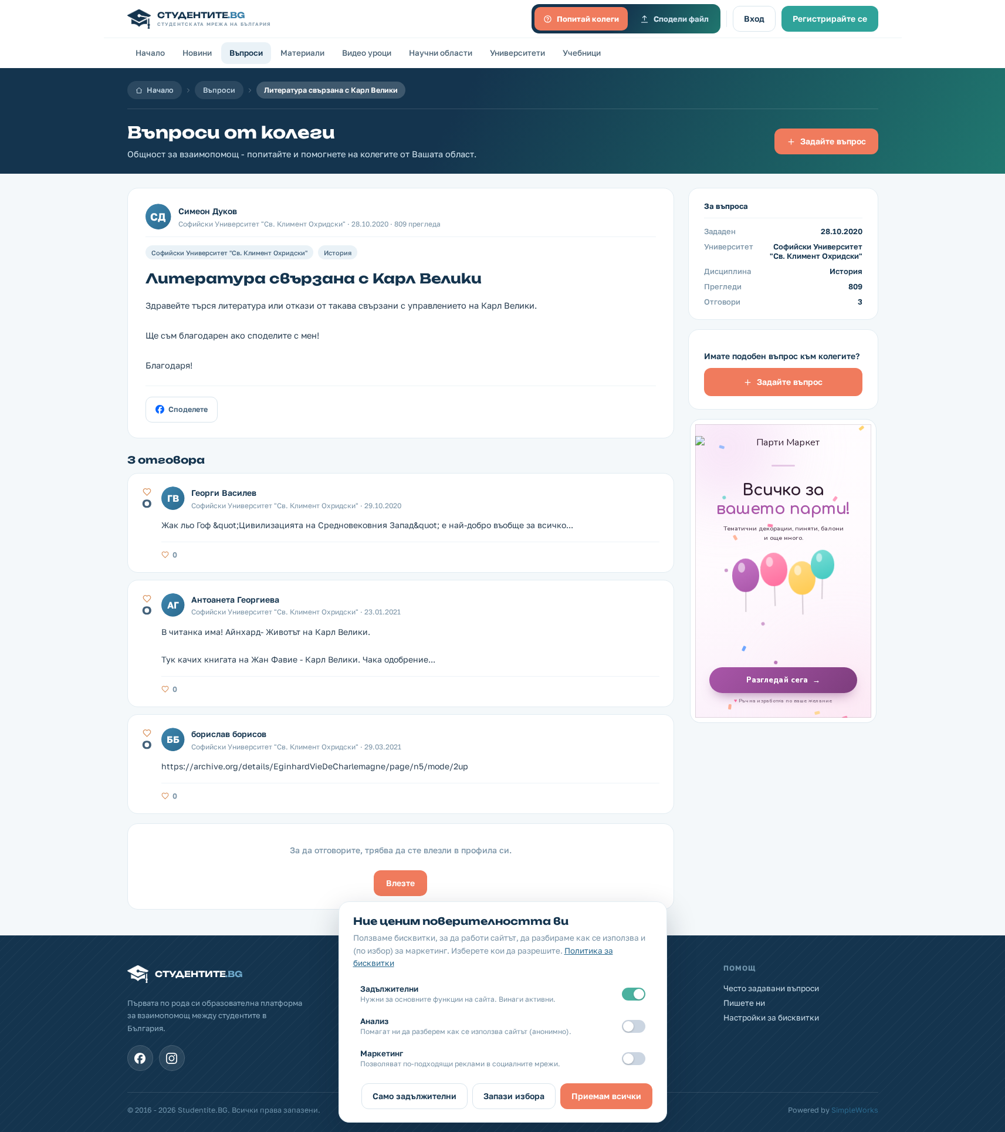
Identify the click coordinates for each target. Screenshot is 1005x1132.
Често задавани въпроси (771, 988)
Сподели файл (681, 18)
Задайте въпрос (833, 141)
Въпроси (246, 53)
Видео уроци (366, 53)
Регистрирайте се (830, 18)
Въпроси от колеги (231, 132)
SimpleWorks (854, 1110)
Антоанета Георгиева (235, 599)
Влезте (400, 883)
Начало (150, 53)
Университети (517, 53)
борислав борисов (228, 734)
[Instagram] (172, 1058)
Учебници (582, 53)
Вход (754, 18)
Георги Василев (223, 493)
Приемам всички (606, 1096)
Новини (197, 53)
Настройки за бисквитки (771, 1017)
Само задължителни (414, 1096)
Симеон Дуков (207, 211)
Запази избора (513, 1096)
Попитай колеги (588, 18)
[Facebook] (140, 1058)
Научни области (440, 53)
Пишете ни (744, 1003)
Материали (302, 53)
